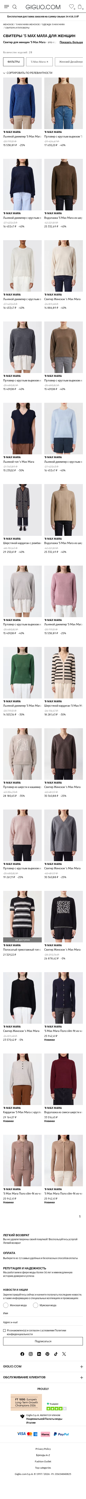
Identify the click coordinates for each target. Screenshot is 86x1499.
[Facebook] (22, 1354)
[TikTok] (55, 1354)
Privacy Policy (43, 1448)
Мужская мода (48, 1305)
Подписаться (43, 1341)
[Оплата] (43, 1433)
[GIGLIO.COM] (43, 7)
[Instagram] (30, 1354)
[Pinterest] (47, 1354)
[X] (64, 1354)
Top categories (43, 1467)
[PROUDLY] (26, 1402)
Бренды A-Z (43, 1455)
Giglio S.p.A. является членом (44, 1418)
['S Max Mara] (39, 61)
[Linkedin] (39, 1354)
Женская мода (18, 1305)
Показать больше (71, 42)
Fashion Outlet (43, 1461)
